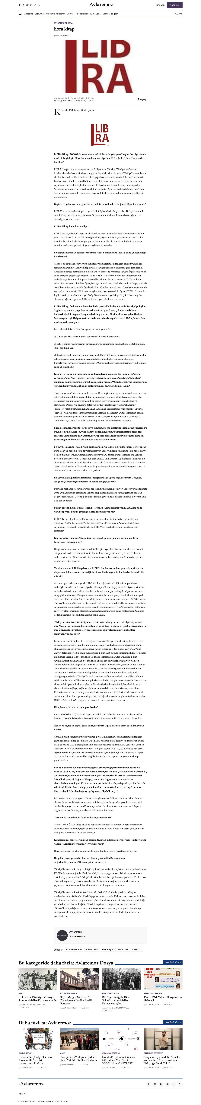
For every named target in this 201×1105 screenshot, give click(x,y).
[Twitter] (23, 5)
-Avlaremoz (30, 1101)
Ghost (57, 1101)
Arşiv (21, 993)
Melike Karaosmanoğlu (34, 1004)
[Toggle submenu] (74, 14)
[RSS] (39, 5)
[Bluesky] (27, 5)
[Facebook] (19, 5)
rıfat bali (136, 950)
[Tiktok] (35, 5)
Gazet (65, 1101)
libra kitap (123, 950)
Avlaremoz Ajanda (153, 993)
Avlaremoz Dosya (63, 23)
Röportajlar (108, 950)
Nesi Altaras (70, 1008)
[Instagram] (31, 5)
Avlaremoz (65, 35)
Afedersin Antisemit (153, 1053)
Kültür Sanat (92, 950)
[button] (70, 14)
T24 (71, 110)
